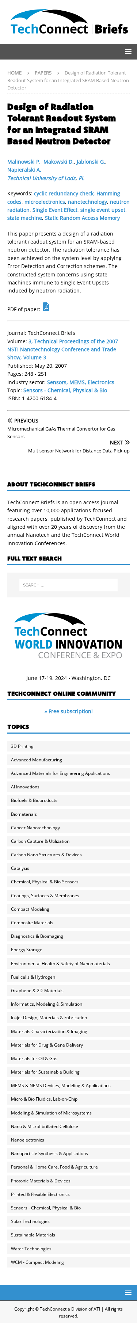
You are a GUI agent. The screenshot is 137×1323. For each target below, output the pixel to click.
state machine (24, 217)
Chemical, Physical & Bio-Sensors (45, 882)
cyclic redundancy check (64, 193)
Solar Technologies (30, 1221)
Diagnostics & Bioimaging (37, 936)
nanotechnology (87, 201)
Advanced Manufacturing (36, 760)
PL (81, 178)
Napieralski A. (24, 169)
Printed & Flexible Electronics (40, 1194)
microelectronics (44, 201)
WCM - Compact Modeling (37, 1262)
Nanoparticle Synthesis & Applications (49, 1153)
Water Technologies (31, 1249)
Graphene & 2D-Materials (37, 990)
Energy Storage (26, 950)
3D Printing (22, 746)
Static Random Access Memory (82, 217)
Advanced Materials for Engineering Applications (60, 773)
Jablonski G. (91, 161)
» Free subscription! (69, 711)
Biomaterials (24, 814)
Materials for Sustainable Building (45, 1072)
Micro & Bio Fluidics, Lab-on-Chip (44, 1099)
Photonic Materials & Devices (41, 1181)
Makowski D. (58, 161)
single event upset (102, 209)
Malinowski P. (24, 161)
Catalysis (20, 868)
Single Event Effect (55, 209)
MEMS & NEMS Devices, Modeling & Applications (61, 1085)
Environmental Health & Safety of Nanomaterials (60, 963)
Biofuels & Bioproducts (34, 800)
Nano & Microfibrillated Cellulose (44, 1126)
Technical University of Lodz (41, 178)
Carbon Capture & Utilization (40, 841)
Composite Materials (32, 922)
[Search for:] (69, 585)
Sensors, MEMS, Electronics (80, 382)
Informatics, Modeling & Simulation (46, 1004)
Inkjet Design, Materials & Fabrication (49, 1017)
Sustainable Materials (33, 1235)
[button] (127, 51)
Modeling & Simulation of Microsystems (51, 1113)
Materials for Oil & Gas (34, 1058)
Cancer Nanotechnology (35, 828)
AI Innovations (25, 787)
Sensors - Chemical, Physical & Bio (65, 390)
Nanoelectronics (27, 1140)
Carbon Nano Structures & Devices (46, 855)
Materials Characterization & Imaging (49, 1031)
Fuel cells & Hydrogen (33, 977)
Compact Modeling (30, 909)
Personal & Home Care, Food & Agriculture (54, 1167)
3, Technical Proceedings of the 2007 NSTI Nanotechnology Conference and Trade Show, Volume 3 (62, 349)
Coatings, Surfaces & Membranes (45, 895)
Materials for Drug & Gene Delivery (47, 1045)
